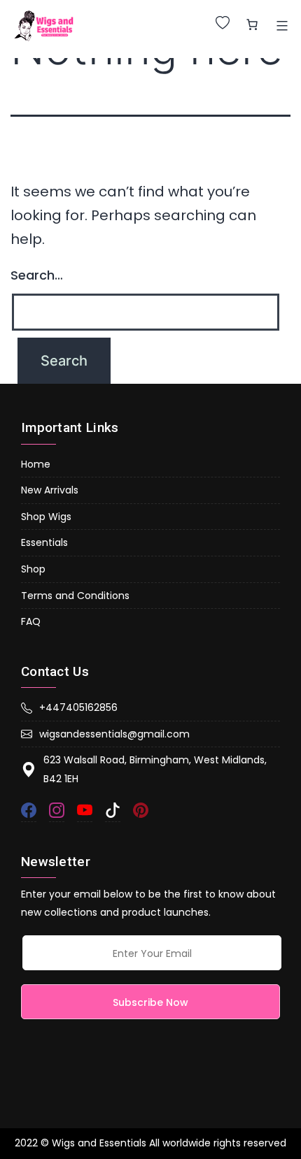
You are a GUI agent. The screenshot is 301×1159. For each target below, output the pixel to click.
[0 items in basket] (252, 24)
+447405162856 (78, 707)
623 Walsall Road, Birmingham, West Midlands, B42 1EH (155, 769)
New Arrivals (49, 490)
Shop (33, 569)
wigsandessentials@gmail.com (114, 734)
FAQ (31, 621)
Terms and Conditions (75, 596)
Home (35, 464)
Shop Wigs (46, 517)
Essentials (44, 542)
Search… (36, 275)
